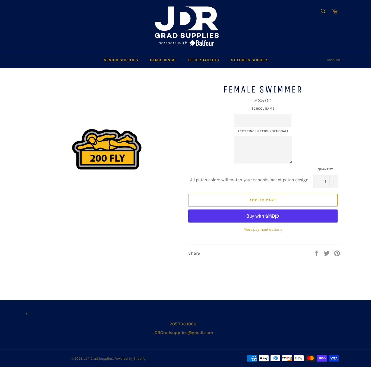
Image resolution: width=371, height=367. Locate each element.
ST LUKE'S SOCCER (249, 60)
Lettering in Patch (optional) (263, 131)
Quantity (325, 169)
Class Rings (163, 60)
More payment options (263, 229)
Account (333, 60)
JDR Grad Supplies (98, 358)
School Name (262, 108)
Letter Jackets (203, 60)
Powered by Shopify (129, 358)
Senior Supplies (121, 60)
